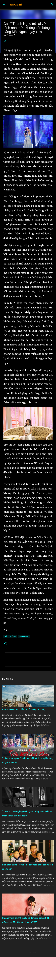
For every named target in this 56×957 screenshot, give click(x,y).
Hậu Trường (10, 636)
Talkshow (23, 637)
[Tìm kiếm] (52, 4)
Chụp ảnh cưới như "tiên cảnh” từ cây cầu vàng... (24, 709)
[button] (5, 41)
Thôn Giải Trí (15, 4)
